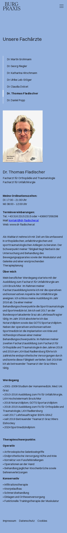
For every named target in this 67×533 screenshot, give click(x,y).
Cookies (42, 520)
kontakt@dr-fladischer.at (24, 220)
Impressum (9, 520)
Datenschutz (27, 520)
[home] (11, 6)
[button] (60, 6)
